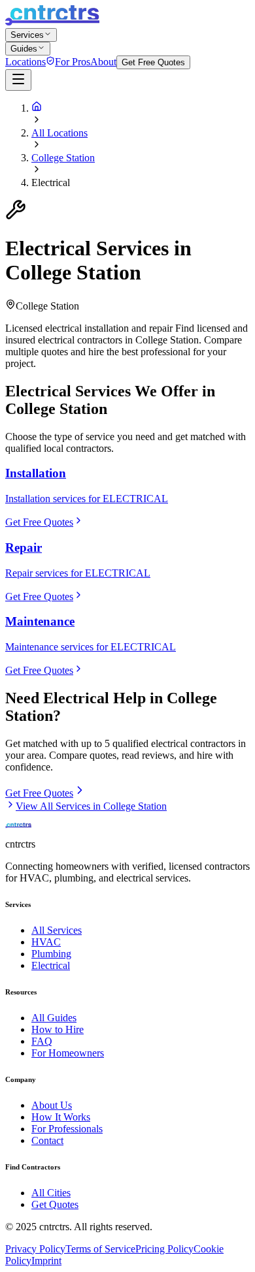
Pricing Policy (164, 1248)
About (103, 61)
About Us (51, 1105)
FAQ (41, 1041)
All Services (56, 930)
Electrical (50, 965)
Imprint (46, 1260)
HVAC (46, 941)
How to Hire (57, 1029)
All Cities (51, 1192)
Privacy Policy (35, 1248)
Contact (47, 1140)
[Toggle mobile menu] (18, 80)
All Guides (53, 1017)
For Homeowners (67, 1052)
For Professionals (67, 1128)
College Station (63, 157)
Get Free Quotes (153, 62)
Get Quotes (54, 1204)
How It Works (60, 1116)
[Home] (36, 108)
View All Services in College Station (91, 806)
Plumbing (51, 953)
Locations (25, 61)
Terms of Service (100, 1248)
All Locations (59, 132)
